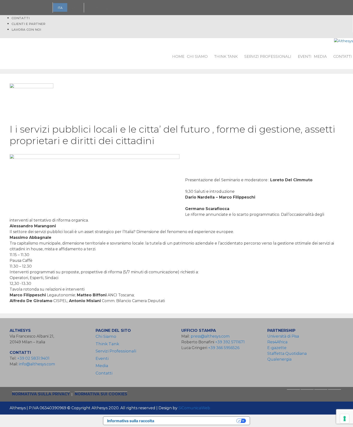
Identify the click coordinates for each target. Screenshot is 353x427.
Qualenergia (279, 359)
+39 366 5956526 (223, 347)
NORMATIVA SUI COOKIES (101, 394)
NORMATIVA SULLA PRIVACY (41, 394)
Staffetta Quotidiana (287, 353)
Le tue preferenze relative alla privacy (197, 420)
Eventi (304, 56)
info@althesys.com (37, 364)
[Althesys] (343, 41)
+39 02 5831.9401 (33, 358)
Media (320, 56)
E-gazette (276, 347)
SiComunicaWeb (194, 408)
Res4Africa (278, 342)
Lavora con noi (26, 29)
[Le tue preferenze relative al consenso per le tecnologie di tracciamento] (344, 418)
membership (99, 8)
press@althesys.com (210, 336)
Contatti (21, 18)
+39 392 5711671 (230, 342)
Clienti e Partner (28, 24)
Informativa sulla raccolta (130, 420)
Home (178, 56)
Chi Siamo (197, 56)
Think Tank (226, 56)
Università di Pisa (283, 336)
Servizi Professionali (267, 56)
